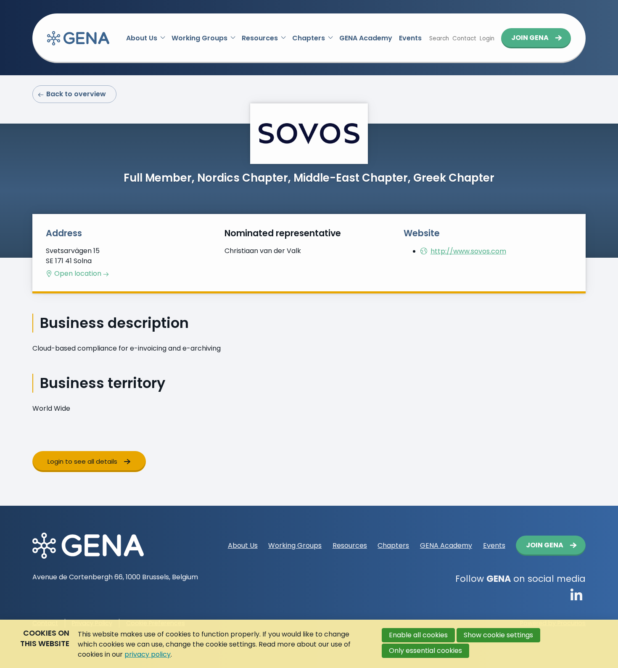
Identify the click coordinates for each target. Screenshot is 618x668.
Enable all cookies (418, 635)
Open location (77, 273)
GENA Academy (365, 38)
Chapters (308, 38)
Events (410, 38)
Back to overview (76, 94)
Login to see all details (82, 461)
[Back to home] (78, 38)
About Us (141, 38)
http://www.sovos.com (468, 251)
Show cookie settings (498, 635)
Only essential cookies (425, 650)
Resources (260, 38)
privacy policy (147, 654)
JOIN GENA (530, 37)
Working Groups (199, 38)
